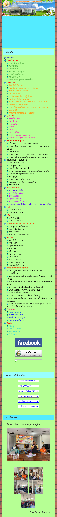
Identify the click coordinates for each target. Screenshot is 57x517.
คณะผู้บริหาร (14, 118)
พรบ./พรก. (13, 242)
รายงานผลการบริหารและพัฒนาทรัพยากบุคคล (28, 154)
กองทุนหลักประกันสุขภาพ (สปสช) (20, 223)
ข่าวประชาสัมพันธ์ (16, 190)
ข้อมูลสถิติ (12, 110)
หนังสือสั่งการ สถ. (16, 240)
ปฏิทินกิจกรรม (14, 198)
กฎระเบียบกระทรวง (16, 245)
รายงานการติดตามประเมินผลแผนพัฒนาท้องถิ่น (28, 170)
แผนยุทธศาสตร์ (15, 165)
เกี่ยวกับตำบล (12, 60)
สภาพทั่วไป (13, 65)
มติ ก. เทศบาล (14, 253)
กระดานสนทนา (15, 312)
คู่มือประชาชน (14, 331)
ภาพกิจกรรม (13, 231)
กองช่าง (11, 129)
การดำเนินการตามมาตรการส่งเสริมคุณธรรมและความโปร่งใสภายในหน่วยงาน (29, 305)
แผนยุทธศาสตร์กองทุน (18, 226)
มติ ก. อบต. (13, 256)
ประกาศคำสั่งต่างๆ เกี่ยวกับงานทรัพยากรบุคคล (28, 157)
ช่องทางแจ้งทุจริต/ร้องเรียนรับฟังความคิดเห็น (27, 101)
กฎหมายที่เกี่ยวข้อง (16, 264)
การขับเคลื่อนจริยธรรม (18, 292)
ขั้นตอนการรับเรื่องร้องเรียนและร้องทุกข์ (25, 287)
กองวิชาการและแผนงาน (19, 134)
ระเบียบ (9, 237)
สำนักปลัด (12, 123)
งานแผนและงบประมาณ (16, 159)
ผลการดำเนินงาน (16, 229)
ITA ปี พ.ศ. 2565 (15, 212)
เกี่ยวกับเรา (11, 82)
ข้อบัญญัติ (12, 176)
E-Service (12, 334)
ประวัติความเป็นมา (16, 63)
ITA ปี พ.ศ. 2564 (15, 209)
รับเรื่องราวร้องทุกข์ (16, 317)
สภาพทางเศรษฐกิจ (16, 71)
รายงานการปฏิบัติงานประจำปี (21, 173)
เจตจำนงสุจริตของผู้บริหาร (20, 99)
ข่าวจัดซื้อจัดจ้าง (15, 193)
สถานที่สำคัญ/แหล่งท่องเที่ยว (20, 79)
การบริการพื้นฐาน (16, 74)
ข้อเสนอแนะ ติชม (16, 314)
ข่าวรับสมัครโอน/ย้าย (17, 201)
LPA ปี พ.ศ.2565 (15, 220)
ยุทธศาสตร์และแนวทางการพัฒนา (23, 87)
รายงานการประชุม (16, 262)
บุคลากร (10, 115)
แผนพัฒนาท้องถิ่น (16, 162)
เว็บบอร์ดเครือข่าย (16, 320)
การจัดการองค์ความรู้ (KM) (20, 96)
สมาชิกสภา (13, 121)
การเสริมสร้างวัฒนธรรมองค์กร (21, 112)
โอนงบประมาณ (15, 184)
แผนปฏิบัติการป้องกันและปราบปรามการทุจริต (28, 107)
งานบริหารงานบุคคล (15, 140)
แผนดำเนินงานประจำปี (18, 168)
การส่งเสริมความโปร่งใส (17, 267)
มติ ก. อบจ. (13, 251)
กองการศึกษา (14, 132)
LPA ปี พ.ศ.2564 (15, 217)
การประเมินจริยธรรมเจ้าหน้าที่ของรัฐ (24, 295)
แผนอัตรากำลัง (15, 151)
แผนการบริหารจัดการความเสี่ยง (22, 181)
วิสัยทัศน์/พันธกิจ (15, 85)
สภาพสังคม (13, 68)
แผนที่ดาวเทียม (15, 328)
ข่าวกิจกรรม (13, 195)
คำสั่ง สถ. (12, 248)
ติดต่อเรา (10, 323)
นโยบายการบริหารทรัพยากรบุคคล (23, 143)
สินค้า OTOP (14, 76)
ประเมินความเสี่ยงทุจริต (18, 104)
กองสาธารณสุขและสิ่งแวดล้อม (21, 137)
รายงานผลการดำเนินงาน (19, 179)
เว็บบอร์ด (10, 309)
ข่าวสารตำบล (12, 187)
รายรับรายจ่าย (14, 259)
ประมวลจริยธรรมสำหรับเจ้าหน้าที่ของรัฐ (25, 289)
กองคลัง (11, 126)
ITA (8, 206)
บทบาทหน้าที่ (14, 93)
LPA (8, 215)
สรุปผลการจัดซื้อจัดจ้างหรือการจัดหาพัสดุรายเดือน (29, 204)
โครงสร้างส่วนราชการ (18, 90)
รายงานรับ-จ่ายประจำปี (18, 234)
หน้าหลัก (10, 57)
